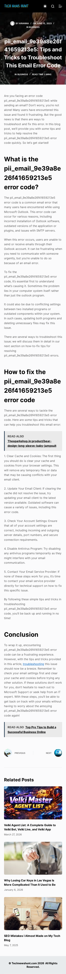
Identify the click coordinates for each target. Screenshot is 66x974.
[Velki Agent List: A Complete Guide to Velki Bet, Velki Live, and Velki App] (33, 802)
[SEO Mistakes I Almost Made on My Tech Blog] (33, 913)
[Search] (52, 6)
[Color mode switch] (45, 6)
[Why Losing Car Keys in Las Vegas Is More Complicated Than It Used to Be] (33, 858)
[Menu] (60, 6)
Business (34, 27)
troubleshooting (33, 664)
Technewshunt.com (24, 963)
